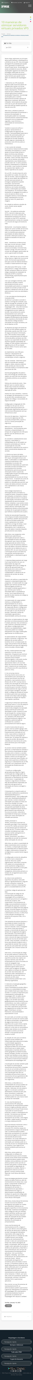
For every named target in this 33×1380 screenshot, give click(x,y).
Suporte (3, 34)
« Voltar (8, 1305)
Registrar (27, 2)
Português (5, 2)
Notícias (9, 34)
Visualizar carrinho (17, 2)
